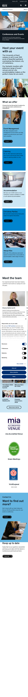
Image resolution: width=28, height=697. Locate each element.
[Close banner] (25, 318)
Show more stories (14, 407)
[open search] (21, 5)
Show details (20, 364)
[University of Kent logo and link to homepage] (4, 5)
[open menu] (25, 5)
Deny (14, 376)
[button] (25, 5)
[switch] (24, 348)
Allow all (14, 368)
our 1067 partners (11, 326)
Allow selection (14, 372)
